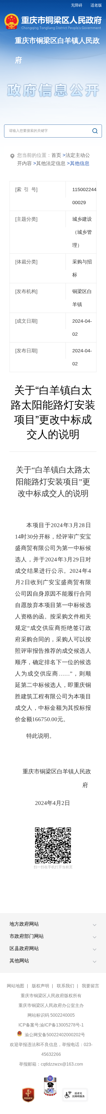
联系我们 (65, 986)
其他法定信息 (51, 163)
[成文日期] (26, 321)
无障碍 (76, 5)
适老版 (96, 5)
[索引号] (26, 189)
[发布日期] (26, 350)
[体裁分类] (26, 262)
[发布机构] (26, 291)
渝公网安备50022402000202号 (54, 1034)
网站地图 (15, 986)
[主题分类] (26, 219)
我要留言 (90, 986)
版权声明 (40, 986)
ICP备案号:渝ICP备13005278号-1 (51, 1025)
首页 (56, 155)
